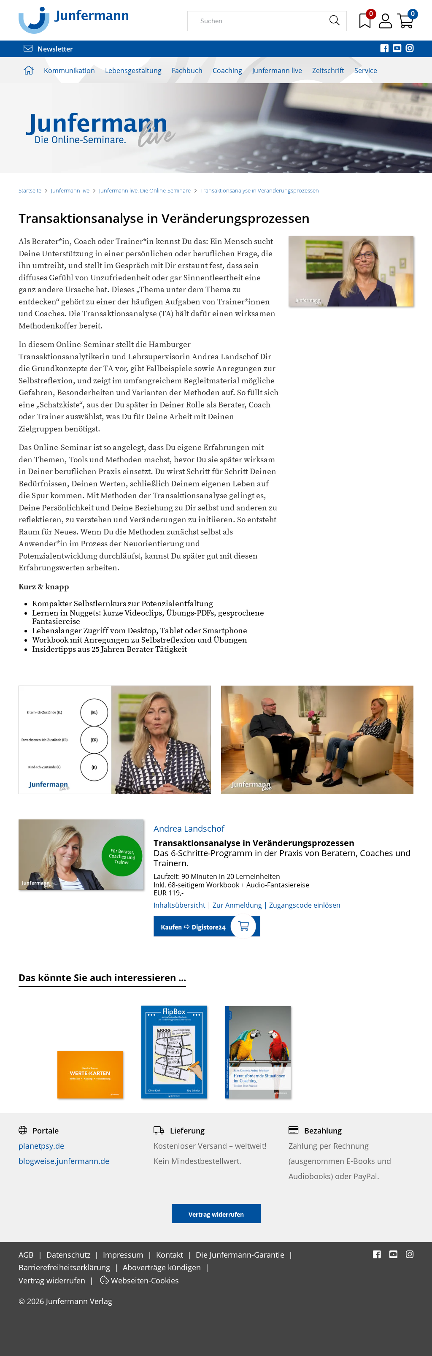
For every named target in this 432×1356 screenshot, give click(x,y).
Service (365, 70)
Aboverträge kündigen (163, 1267)
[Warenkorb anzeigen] (405, 24)
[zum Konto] (386, 24)
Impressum (124, 1255)
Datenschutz (69, 1255)
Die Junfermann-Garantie (241, 1255)
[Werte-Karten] (90, 1075)
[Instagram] (409, 49)
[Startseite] (73, 19)
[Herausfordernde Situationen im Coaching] (258, 1053)
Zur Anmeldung (237, 905)
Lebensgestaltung (133, 70)
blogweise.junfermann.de (64, 1161)
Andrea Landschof (189, 828)
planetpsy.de (41, 1146)
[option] (90, 1050)
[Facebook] (385, 49)
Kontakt (170, 1255)
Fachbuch (187, 70)
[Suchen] (334, 20)
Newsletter (54, 49)
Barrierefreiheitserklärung (65, 1267)
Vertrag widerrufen (53, 1280)
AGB (27, 1255)
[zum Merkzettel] (365, 24)
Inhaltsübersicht (180, 905)
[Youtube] (397, 49)
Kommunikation (69, 70)
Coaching (227, 70)
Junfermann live (277, 70)
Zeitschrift (328, 70)
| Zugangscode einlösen (301, 905)
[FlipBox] (174, 1053)
